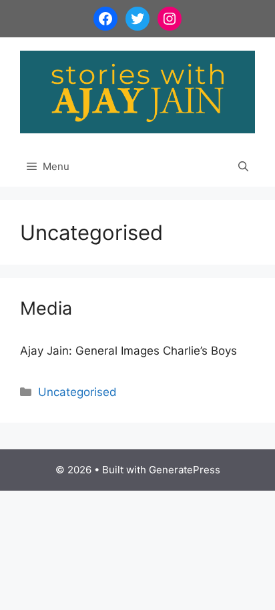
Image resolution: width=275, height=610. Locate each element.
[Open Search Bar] (243, 167)
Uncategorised (77, 392)
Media (46, 308)
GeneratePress (184, 469)
